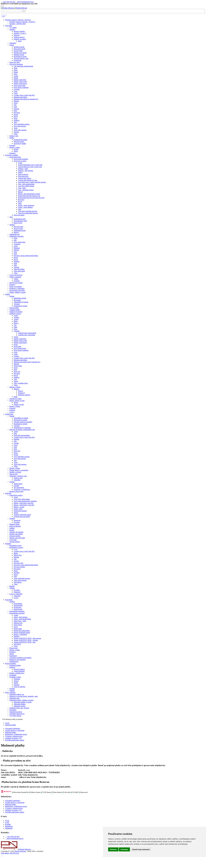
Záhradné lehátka (19, 704)
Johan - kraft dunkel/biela (22, 619)
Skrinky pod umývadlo (17, 538)
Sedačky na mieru (20, 39)
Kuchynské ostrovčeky (17, 290)
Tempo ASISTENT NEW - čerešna (26, 640)
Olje (15, 105)
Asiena (16, 319)
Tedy (15, 122)
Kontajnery (13, 656)
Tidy (15, 460)
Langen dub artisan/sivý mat (27, 180)
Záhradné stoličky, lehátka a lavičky (21, 700)
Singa (16, 453)
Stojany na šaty (19, 404)
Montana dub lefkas (20, 97)
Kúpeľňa (8, 493)
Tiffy (15, 265)
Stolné (16, 683)
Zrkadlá (16, 486)
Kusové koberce (19, 669)
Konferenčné (18, 605)
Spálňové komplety (16, 312)
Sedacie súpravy (19, 37)
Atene (16, 497)
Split (19, 209)
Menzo (20, 192)
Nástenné (17, 679)
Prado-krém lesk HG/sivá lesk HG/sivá (31, 198)
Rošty (16, 397)
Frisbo (20, 172)
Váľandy (17, 304)
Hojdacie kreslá (19, 47)
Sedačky (12, 29)
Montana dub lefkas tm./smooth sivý (26, 99)
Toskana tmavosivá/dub (22, 516)
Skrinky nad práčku (16, 534)
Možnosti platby (10, 725)
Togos (16, 381)
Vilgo (15, 134)
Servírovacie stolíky (16, 283)
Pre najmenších (19, 487)
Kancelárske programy (17, 613)
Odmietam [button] (124, 849)
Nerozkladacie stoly (20, 221)
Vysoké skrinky (14, 542)
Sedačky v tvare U (20, 33)
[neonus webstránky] (1, 855)
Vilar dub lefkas (19, 269)
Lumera (16, 356)
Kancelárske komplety (17, 611)
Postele (11, 296)
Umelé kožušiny (19, 671)
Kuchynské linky (15, 157)
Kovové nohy (18, 228)
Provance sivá (18, 563)
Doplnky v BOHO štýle (17, 24)
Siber (20, 203)
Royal (16, 116)
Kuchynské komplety (21, 159)
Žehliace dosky (14, 524)
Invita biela (17, 346)
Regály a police (14, 147)
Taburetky (12, 43)
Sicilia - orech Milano (25, 207)
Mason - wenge (19, 507)
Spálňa (7, 294)
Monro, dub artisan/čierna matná (29, 194)
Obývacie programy (16, 64)
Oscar (16, 445)
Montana (17, 248)
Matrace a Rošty (14, 387)
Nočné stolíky (14, 308)
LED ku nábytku (19, 687)
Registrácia (9, 826)
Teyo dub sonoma (20, 126)
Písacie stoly (13, 474)
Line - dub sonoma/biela (26, 184)
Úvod (7, 723)
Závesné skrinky (15, 536)
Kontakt (8, 824)
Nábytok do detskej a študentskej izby (22, 429)
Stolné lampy (18, 484)
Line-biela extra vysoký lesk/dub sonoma (32, 182)
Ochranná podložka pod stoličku (20, 658)
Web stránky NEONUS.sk (10, 853)
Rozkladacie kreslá (20, 56)
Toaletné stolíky (14, 310)
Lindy (16, 93)
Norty (16, 103)
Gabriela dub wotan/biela (26, 335)
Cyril (15, 549)
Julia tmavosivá (23, 176)
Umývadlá (13, 540)
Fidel (15, 74)
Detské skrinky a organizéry (18, 470)
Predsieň (8, 544)
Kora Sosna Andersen (21, 87)
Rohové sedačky (19, 31)
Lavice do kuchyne (15, 275)
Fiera (15, 329)
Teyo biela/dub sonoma (22, 124)
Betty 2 (16, 323)
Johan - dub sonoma (20, 617)
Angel (16, 315)
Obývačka (8, 26)
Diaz (15, 433)
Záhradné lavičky (20, 706)
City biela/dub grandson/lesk (23, 66)
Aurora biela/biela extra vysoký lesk (30, 165)
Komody (12, 145)
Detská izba (9, 414)
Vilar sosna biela (19, 271)
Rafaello (16, 573)
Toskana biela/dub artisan (22, 515)
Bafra (15, 321)
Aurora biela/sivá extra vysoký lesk (30, 167)
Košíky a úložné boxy (16, 673)
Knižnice (12, 153)
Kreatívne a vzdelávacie (22, 489)
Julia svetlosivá (23, 174)
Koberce (12, 285)
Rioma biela (18, 629)
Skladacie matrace (24, 395)
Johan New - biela (20, 621)
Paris (15, 111)
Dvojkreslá (17, 60)
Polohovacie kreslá (20, 53)
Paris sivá (17, 372)
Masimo (16, 439)
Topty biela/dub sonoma (22, 578)
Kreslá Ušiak (18, 51)
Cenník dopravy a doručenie (14, 730)
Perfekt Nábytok (20, 851)
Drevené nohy (18, 227)
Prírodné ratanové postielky (23, 422)
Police (16, 151)
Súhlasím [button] (113, 849)
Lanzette (17, 89)
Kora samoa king (19, 85)
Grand (16, 76)
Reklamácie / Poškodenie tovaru (16, 734)
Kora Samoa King (20, 348)
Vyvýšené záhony (15, 716)
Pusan (16, 114)
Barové (16, 232)
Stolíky (11, 138)
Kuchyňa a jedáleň (11, 155)
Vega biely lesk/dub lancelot (27, 211)
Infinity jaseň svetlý (20, 82)
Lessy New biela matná (22, 499)
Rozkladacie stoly (20, 219)
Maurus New (18, 623)
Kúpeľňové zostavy (16, 495)
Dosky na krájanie (15, 286)
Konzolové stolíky (20, 143)
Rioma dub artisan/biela (22, 631)
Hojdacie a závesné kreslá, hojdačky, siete (23, 696)
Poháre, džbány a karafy (17, 292)
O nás (7, 822)
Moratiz (16, 101)
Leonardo (17, 244)
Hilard (16, 78)
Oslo (15, 107)
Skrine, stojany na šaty (17, 400)
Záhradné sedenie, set (16, 694)
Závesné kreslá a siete (21, 58)
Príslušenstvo (13, 661)
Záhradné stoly (14, 698)
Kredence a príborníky (17, 288)
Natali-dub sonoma (20, 511)
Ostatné (12, 482)
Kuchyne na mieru (20, 161)
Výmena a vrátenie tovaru (14, 736)
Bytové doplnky (10, 663)
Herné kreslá (18, 609)
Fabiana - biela (23, 169)
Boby (20, 41)
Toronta (16, 132)
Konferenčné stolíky (20, 140)
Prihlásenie (9, 828)
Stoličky (12, 225)
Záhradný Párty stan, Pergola (19, 708)
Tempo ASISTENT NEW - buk (24, 642)
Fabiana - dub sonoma (25, 170)
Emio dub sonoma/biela (22, 435)
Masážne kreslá (19, 55)
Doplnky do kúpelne (16, 532)
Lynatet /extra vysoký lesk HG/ (24, 95)
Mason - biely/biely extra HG (24, 503)
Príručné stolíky (19, 141)
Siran (15, 118)
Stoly (11, 217)
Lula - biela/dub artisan (26, 190)
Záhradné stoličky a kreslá (22, 702)
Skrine (16, 402)
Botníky (12, 586)
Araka (20, 163)
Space (16, 574)
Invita (16, 344)
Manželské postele (20, 298)
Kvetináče (12, 675)
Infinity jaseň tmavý (20, 84)
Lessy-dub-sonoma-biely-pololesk (25, 501)
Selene (16, 513)
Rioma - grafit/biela (20, 634)
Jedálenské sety (14, 234)
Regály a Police (14, 406)
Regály (16, 149)
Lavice (11, 412)
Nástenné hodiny (15, 665)
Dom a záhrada (10, 692)
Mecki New (18, 555)
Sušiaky (12, 528)
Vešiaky (12, 588)
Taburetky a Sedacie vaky (18, 476)
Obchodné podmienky (12, 728)
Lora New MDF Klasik (26, 186)
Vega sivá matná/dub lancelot (28, 213)
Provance (17, 113)
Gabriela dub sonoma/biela (27, 333)
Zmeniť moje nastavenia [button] (141, 849)
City (15, 325)
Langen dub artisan (24, 178)
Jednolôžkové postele (21, 302)
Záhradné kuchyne (15, 712)
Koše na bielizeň (15, 526)
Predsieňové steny (15, 545)
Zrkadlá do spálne (15, 399)
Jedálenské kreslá (19, 230)
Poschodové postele (20, 420)
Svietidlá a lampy (15, 677)
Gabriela (17, 331)
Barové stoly (18, 223)
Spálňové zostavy (15, 314)
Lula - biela (22, 188)
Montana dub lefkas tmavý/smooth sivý (27, 362)
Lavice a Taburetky (16, 594)
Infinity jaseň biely (20, 80)
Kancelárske (18, 603)
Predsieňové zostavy (16, 547)
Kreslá (11, 45)
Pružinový (21, 393)
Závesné (16, 685)
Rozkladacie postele (20, 306)
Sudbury (17, 120)
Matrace (16, 389)
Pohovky (17, 35)
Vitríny (16, 279)
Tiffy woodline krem (21, 383)
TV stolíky (13, 27)
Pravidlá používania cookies (14, 740)
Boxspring (17, 300)
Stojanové (17, 520)
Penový (20, 391)
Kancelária (8, 600)
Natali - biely (18, 509)
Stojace (16, 681)
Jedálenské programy (16, 236)
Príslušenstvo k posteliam (22, 428)
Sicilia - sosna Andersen (26, 205)
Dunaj (16, 72)
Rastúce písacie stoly (16, 491)
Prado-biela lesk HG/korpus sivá (29, 196)
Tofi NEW (17, 644)
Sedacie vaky (13, 136)
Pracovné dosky (19, 215)
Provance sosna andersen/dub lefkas (26, 256)
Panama (16, 109)
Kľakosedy (17, 607)
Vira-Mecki (17, 582)
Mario (16, 553)
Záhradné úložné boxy (17, 714)
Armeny (16, 317)
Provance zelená (19, 567)
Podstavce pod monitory (17, 659)
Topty (16, 128)
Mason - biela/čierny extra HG (24, 505)
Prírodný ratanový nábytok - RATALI (18, 20)
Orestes (16, 443)
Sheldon (16, 261)
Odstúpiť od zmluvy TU (13, 738)
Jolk (15, 240)
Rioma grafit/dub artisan (22, 632)
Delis (15, 68)
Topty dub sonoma (20, 130)
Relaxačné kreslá (19, 49)
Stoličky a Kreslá (15, 472)
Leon (15, 91)
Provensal (17, 569)
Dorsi (15, 70)
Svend (16, 455)
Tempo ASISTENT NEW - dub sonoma (27, 638)
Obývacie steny (14, 62)
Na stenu (17, 522)
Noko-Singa (18, 366)
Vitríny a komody (15, 277)
